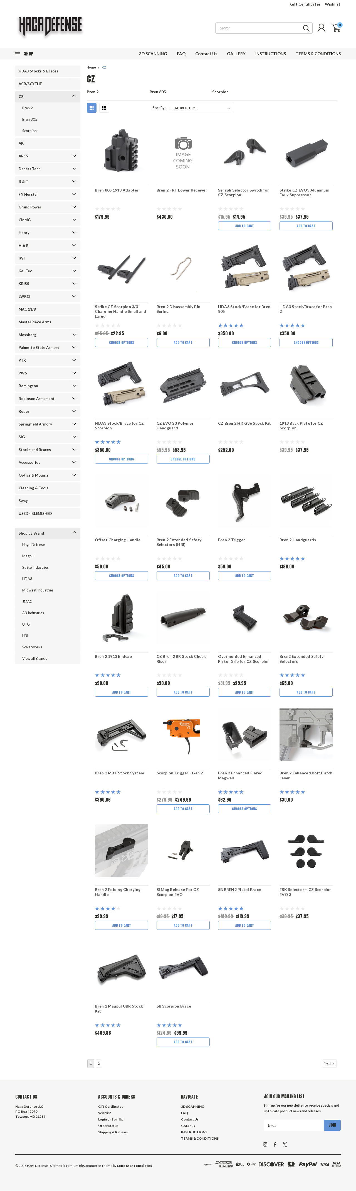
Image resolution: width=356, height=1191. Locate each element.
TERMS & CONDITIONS (318, 53)
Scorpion (29, 131)
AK (21, 143)
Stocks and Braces (35, 449)
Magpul (28, 556)
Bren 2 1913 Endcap (113, 656)
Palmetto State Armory (39, 347)
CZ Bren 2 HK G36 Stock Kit (244, 423)
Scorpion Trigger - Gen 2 (180, 773)
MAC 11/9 (27, 309)
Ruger (24, 411)
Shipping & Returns (113, 1132)
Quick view (121, 151)
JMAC (27, 601)
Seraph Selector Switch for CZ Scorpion (243, 192)
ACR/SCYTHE (30, 84)
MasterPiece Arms (35, 322)
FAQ (181, 53)
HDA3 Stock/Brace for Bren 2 (306, 309)
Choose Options (121, 342)
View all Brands (34, 658)
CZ (21, 96)
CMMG (25, 220)
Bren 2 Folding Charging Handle (117, 892)
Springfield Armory (35, 424)
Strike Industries (35, 567)
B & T (23, 181)
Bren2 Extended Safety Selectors (301, 659)
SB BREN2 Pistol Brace (239, 889)
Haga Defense (33, 544)
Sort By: (159, 107)
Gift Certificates (305, 4)
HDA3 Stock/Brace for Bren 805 (244, 309)
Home (91, 67)
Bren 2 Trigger (231, 539)
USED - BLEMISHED (35, 513)
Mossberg (27, 335)
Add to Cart (244, 225)
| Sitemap (55, 1166)
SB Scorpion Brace (174, 1006)
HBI (25, 635)
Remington (28, 386)
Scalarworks (32, 647)
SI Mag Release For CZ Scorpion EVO (178, 892)
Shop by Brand (31, 533)
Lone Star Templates (134, 1166)
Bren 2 (27, 108)
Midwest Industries (37, 590)
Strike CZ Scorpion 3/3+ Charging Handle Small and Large (120, 311)
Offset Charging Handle (117, 539)
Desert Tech (30, 169)
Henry (24, 232)
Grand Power (30, 207)
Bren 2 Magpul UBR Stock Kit (119, 1008)
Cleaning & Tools (33, 488)
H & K (23, 245)
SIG (22, 437)
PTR (22, 360)
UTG (26, 624)
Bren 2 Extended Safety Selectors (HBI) (179, 542)
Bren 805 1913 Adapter (117, 190)
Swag (23, 500)
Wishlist (332, 4)
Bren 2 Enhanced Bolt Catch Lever (306, 775)
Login (102, 1119)
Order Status (108, 1126)
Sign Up (117, 1119)
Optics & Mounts (34, 475)
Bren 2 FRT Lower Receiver (182, 190)
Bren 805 (29, 119)
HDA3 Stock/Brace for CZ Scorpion (119, 425)
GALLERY (236, 53)
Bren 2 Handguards (298, 539)
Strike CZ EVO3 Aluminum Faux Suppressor (304, 192)
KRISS (24, 283)
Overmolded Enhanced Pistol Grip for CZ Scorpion (244, 659)
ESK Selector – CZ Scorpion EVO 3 (306, 892)
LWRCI (24, 296)
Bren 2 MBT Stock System (119, 773)
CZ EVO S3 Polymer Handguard (175, 425)
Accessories (29, 462)
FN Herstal (28, 194)
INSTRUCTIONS (270, 53)
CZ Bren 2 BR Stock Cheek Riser (181, 659)
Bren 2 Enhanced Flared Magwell (240, 775)
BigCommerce (90, 1166)
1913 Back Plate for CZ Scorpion (301, 425)
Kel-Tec (25, 271)
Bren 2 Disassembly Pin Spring (179, 309)
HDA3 (27, 578)
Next (328, 1063)
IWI (22, 258)
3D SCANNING (153, 53)
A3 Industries (33, 613)
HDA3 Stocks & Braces (38, 71)
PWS (23, 373)
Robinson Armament (37, 398)
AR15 (23, 156)
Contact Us (206, 53)
